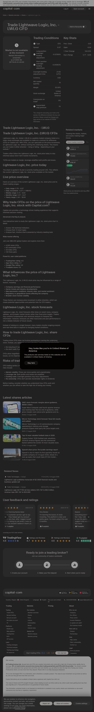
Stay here (31, 363)
